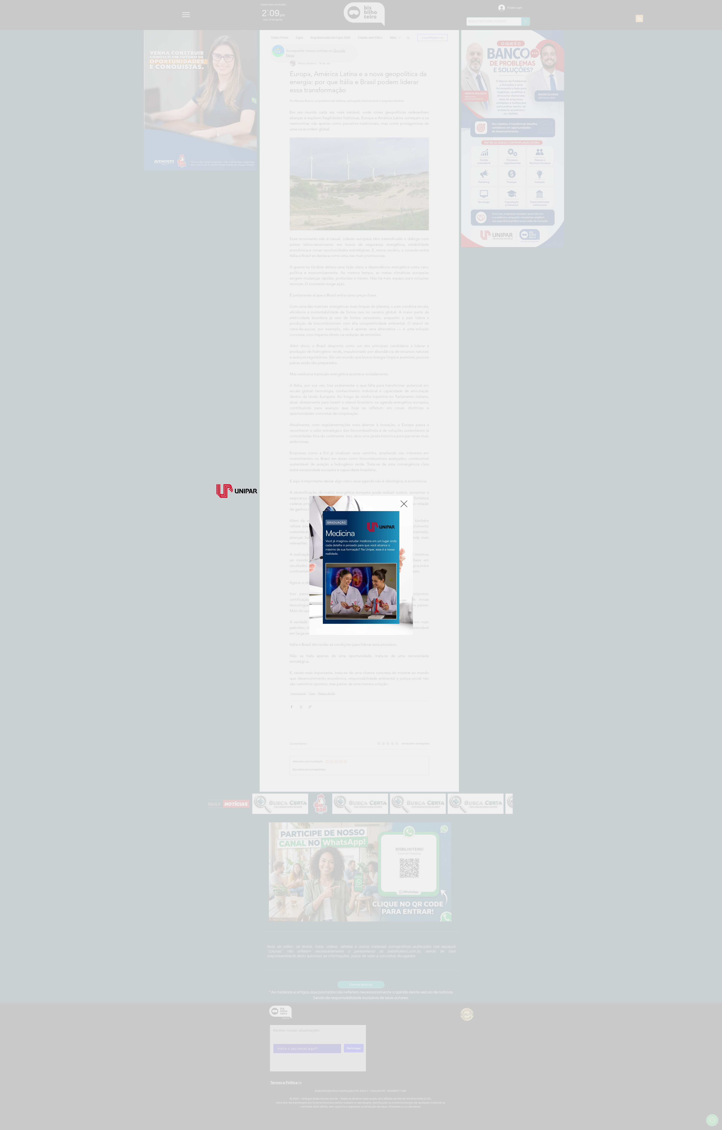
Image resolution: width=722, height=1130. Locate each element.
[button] (404, 504)
